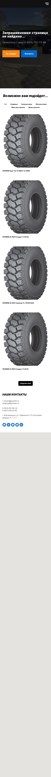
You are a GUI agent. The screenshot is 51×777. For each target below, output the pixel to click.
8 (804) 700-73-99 (35, 308)
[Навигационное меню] (47, 4)
